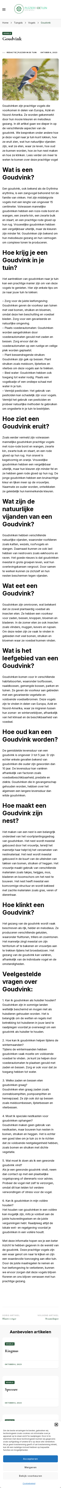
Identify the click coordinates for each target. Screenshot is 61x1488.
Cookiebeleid (29, 1483)
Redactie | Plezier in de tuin (22, 52)
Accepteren (30, 1458)
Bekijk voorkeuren (30, 1475)
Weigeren (30, 1467)
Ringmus (11, 1351)
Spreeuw (11, 1389)
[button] (56, 1424)
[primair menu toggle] (3, 9)
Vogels (7, 33)
